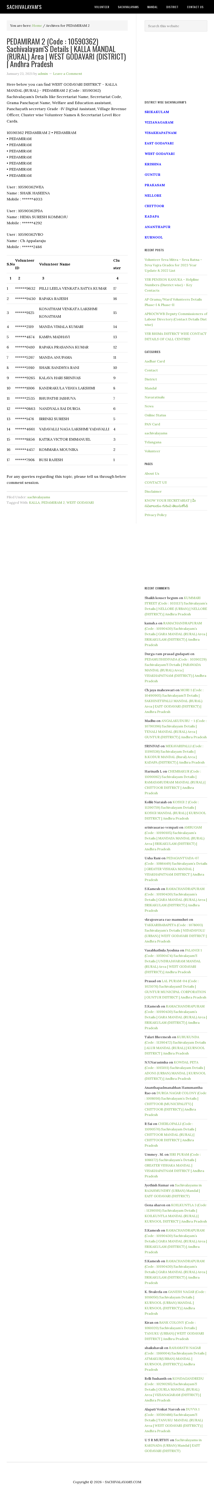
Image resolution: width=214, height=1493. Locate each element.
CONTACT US (156, 482)
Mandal (151, 388)
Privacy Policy (156, 515)
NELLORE (153, 195)
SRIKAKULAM (157, 112)
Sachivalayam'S (24, 6)
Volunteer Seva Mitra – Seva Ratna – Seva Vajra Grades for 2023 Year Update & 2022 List (173, 265)
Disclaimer (153, 491)
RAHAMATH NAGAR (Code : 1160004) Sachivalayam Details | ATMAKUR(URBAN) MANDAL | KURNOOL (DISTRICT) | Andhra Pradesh (175, 1359)
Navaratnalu (154, 397)
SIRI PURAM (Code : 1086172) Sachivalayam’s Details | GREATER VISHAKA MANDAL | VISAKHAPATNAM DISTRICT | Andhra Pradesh (174, 1165)
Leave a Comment (67, 73)
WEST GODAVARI (80, 502)
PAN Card (152, 424)
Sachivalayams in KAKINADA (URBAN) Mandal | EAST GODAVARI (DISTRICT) (173, 1445)
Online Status (155, 415)
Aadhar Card (155, 361)
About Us (152, 473)
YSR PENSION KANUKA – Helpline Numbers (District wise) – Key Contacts (172, 284)
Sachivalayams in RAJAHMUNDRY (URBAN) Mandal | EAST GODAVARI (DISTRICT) (173, 1190)
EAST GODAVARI (159, 143)
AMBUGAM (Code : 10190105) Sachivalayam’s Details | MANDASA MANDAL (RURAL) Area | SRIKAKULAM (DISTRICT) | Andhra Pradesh (174, 838)
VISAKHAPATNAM (161, 133)
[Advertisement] (176, 66)
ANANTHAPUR (158, 227)
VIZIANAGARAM (159, 122)
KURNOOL (154, 237)
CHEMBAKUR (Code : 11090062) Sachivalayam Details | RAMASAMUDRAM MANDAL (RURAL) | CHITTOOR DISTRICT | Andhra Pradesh (175, 782)
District (151, 379)
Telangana (153, 442)
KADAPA (152, 216)
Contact (151, 370)
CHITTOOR (154, 206)
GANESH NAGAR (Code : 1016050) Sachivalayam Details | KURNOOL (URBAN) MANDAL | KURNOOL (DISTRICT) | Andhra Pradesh (175, 1303)
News (149, 406)
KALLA (34, 502)
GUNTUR (152, 174)
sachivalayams (38, 497)
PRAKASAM (155, 185)
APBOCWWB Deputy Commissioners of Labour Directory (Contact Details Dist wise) (176, 319)
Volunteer (152, 451)
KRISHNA (153, 164)
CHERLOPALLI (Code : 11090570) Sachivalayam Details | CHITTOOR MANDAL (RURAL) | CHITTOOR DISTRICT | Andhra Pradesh (170, 1134)
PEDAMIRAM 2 (53, 502)
